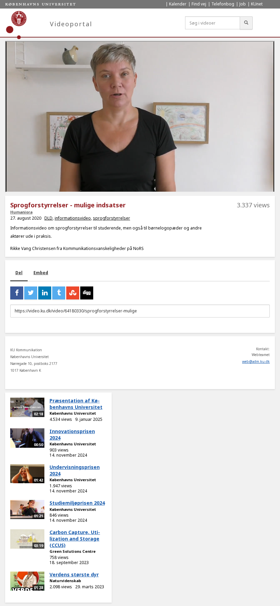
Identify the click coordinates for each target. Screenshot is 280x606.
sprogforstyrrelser (111, 218)
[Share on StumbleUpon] (72, 292)
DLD (48, 218)
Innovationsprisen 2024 (72, 434)
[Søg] (246, 22)
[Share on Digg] (86, 292)
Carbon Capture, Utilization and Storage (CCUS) (75, 538)
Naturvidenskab (65, 580)
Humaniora (21, 212)
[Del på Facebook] (16, 292)
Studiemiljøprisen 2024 (77, 503)
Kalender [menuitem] (177, 4)
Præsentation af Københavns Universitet (76, 403)
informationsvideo (73, 218)
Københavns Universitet (73, 413)
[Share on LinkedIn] (44, 292)
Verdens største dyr (74, 574)
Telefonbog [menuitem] (222, 4)
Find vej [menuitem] (199, 4)
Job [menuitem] (242, 4)
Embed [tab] (40, 273)
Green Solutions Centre (73, 551)
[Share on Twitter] (30, 292)
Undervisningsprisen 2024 (75, 470)
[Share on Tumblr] (58, 292)
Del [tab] (19, 273)
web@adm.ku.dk (256, 361)
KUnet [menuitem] (257, 4)
